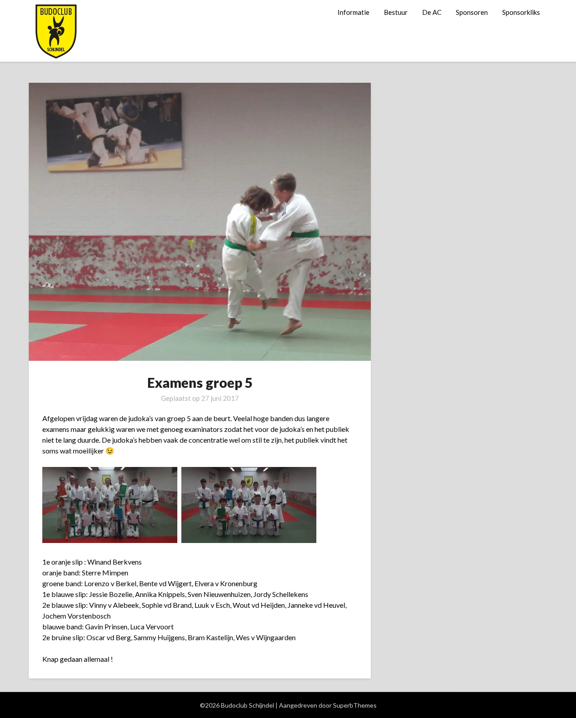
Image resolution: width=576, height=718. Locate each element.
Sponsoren (472, 12)
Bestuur (396, 12)
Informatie (353, 12)
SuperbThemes (355, 705)
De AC (431, 12)
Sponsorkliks (521, 12)
